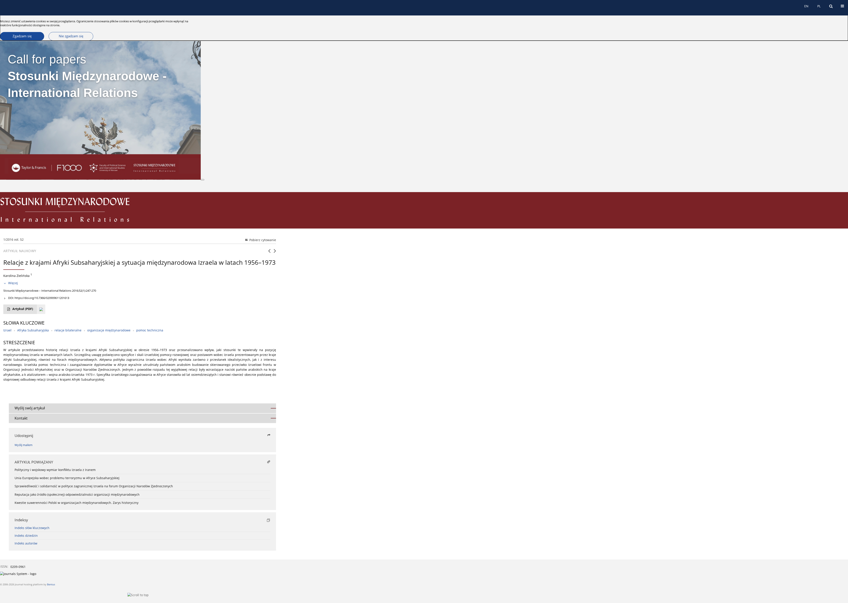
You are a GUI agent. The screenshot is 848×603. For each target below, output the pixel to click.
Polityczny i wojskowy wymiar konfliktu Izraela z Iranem (55, 470)
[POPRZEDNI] (269, 252)
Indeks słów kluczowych (32, 528)
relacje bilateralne (68, 330)
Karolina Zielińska (16, 276)
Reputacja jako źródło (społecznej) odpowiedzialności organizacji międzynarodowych (77, 494)
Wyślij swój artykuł (30, 408)
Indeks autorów (26, 543)
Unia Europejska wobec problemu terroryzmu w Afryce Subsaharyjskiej (67, 478)
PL (819, 6)
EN (806, 6)
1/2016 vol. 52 (13, 239)
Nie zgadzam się (71, 36)
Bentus (51, 584)
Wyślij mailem (23, 445)
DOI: (38, 298)
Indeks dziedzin (26, 535)
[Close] (202, 179)
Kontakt (21, 418)
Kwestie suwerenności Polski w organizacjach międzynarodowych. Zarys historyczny (76, 503)
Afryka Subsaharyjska (33, 330)
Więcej (13, 283)
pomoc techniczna (149, 330)
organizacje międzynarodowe (109, 330)
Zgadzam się (22, 36)
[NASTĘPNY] (275, 252)
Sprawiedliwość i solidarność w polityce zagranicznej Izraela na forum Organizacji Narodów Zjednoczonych (94, 486)
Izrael (7, 330)
